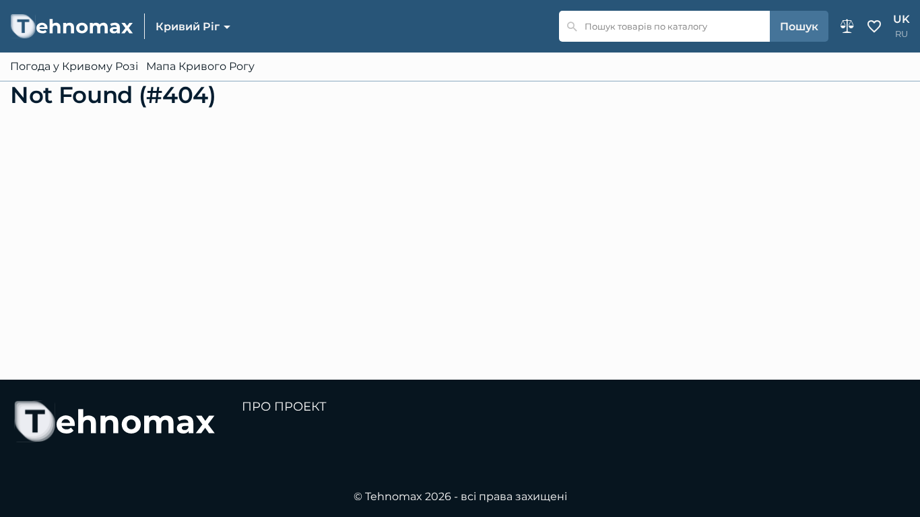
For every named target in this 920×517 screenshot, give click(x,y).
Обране (874, 26)
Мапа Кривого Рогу (200, 67)
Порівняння (847, 26)
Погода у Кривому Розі (74, 67)
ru (901, 34)
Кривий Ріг (188, 26)
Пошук (799, 26)
